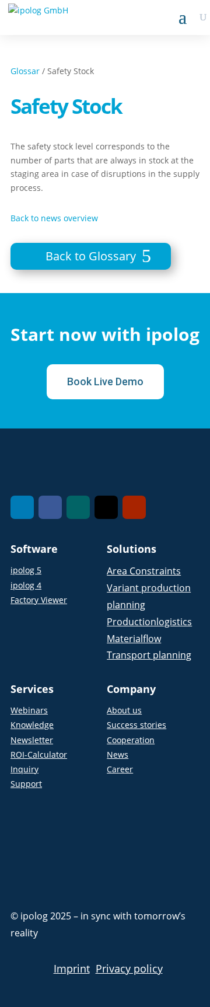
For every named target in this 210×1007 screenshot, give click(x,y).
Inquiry (24, 769)
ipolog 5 (25, 570)
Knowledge (32, 724)
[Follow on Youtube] (134, 507)
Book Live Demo (105, 381)
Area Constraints (144, 571)
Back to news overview (54, 218)
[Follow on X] (106, 507)
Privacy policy (129, 968)
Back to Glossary (91, 256)
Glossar (25, 70)
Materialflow (134, 638)
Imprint (72, 968)
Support (26, 783)
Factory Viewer (38, 599)
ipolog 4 (25, 585)
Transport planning (149, 655)
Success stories (136, 724)
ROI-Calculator (38, 754)
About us (124, 710)
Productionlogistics (149, 621)
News (117, 754)
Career (120, 769)
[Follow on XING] (78, 507)
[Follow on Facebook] (50, 507)
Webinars (29, 710)
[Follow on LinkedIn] (22, 507)
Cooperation (131, 739)
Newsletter (31, 739)
